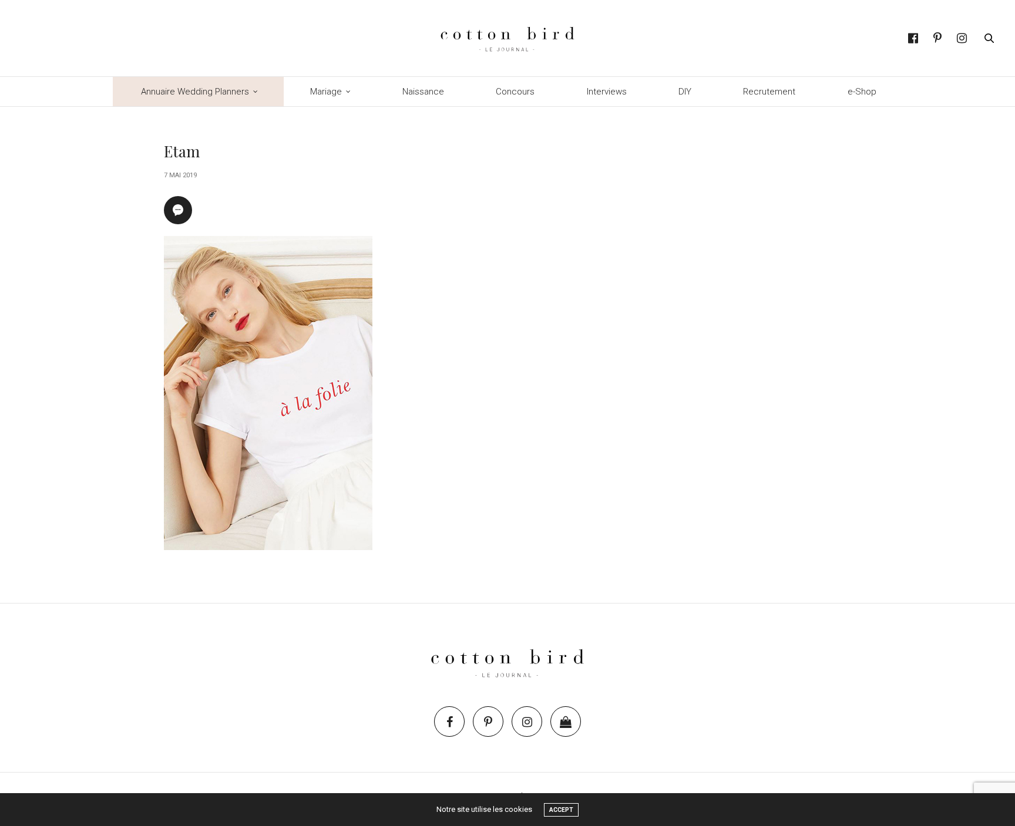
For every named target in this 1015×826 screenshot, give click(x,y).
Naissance (423, 91)
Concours (515, 91)
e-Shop (862, 91)
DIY (684, 91)
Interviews (607, 91)
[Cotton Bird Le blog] (507, 38)
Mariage (326, 91)
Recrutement (769, 91)
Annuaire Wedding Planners (195, 91)
